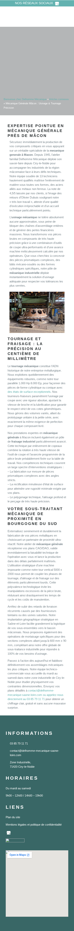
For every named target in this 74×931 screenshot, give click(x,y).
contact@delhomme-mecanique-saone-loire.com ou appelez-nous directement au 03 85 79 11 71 (35, 695)
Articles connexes (59, 99)
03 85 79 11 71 (19, 743)
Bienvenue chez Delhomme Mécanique (25, 99)
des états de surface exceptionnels (29, 391)
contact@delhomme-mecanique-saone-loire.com (34, 753)
